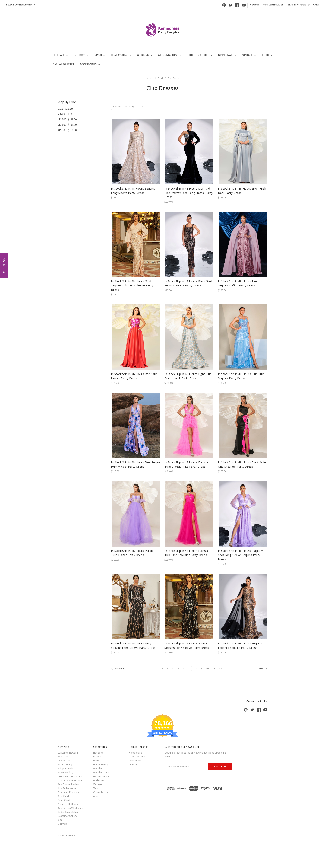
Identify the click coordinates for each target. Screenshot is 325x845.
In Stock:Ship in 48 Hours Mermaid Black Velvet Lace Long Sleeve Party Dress (188, 193)
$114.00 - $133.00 (67, 119)
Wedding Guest (168, 55)
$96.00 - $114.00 (66, 114)
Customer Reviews (68, 792)
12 (220, 668)
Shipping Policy (66, 768)
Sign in (292, 4)
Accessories (88, 64)
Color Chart (64, 800)
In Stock (80, 55)
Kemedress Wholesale (70, 808)
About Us (63, 756)
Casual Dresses (63, 64)
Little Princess (137, 756)
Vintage (247, 55)
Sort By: (117, 106)
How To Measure (67, 788)
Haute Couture (199, 55)
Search (254, 4)
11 (214, 668)
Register (305, 4)
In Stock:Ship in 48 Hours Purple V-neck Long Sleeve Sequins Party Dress (241, 555)
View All (133, 764)
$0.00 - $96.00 (65, 108)
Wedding (143, 55)
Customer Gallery (67, 816)
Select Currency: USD (19, 4)
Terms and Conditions (70, 776)
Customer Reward (68, 752)
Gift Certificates (273, 4)
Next (261, 668)
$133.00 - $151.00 (67, 124)
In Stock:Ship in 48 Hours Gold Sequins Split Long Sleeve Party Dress (132, 285)
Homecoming (120, 55)
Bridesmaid (226, 55)
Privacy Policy (65, 772)
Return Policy (65, 764)
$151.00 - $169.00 (67, 130)
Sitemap (62, 823)
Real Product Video (68, 784)
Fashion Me (135, 760)
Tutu (266, 55)
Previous (119, 668)
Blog (60, 819)
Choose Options (136, 155)
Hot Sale (59, 55)
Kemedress (135, 752)
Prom (98, 55)
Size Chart (63, 796)
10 (207, 668)
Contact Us (64, 760)
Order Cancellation (68, 812)
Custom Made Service (70, 780)
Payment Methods (68, 804)
